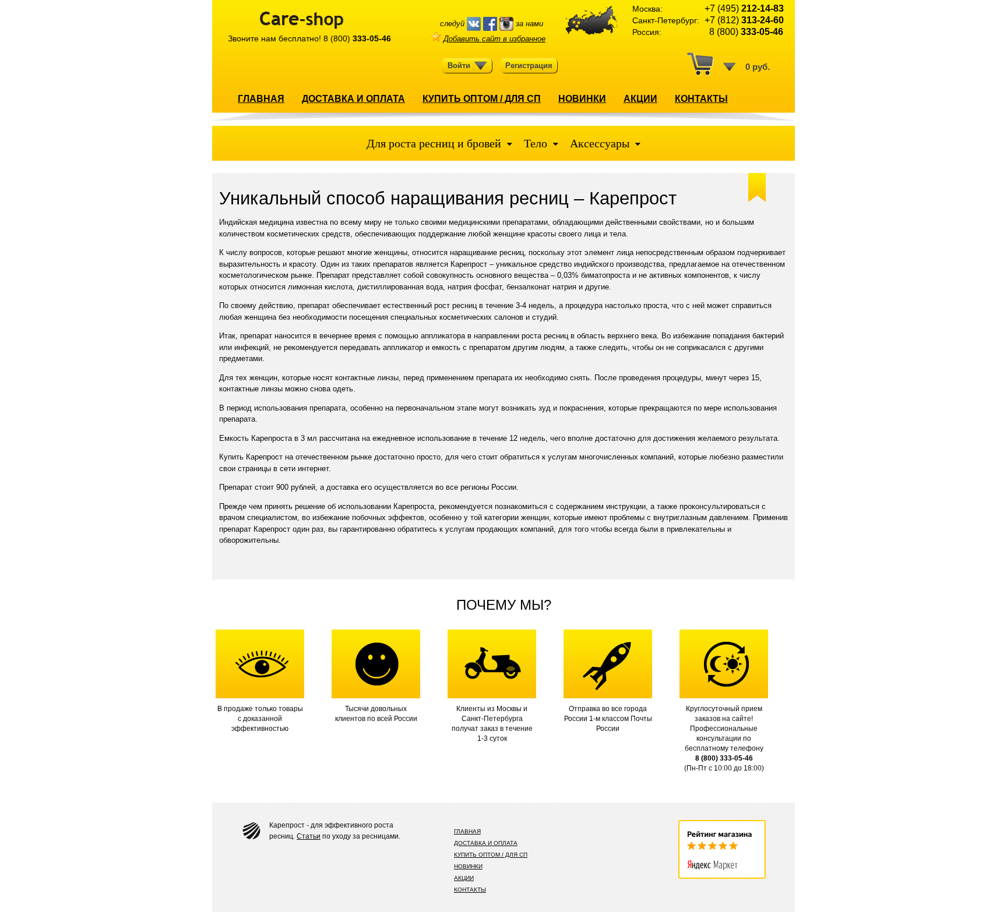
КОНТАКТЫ (701, 99)
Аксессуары (599, 143)
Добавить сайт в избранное (494, 38)
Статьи (309, 836)
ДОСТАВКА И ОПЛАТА (353, 99)
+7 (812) (744, 20)
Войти (459, 65)
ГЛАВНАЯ (261, 99)
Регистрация (528, 65)
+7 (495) (744, 8)
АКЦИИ (640, 99)
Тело (535, 143)
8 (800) (357, 38)
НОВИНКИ (582, 99)
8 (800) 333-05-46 (724, 758)
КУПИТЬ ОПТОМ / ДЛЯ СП (481, 99)
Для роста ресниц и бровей (435, 143)
